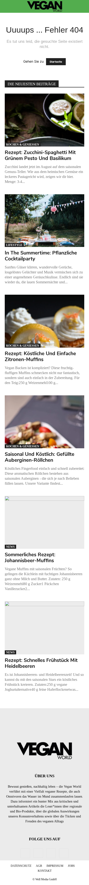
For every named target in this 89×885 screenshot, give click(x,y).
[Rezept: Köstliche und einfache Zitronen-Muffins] (44, 321)
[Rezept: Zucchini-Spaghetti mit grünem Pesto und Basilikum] (44, 120)
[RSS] (51, 853)
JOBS (71, 866)
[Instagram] (38, 853)
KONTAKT (45, 870)
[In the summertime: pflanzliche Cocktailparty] (44, 220)
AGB (39, 866)
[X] (64, 853)
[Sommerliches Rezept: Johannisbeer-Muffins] (44, 522)
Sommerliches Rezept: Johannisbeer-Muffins (30, 557)
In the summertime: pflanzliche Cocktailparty (41, 256)
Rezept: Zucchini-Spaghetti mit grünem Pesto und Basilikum (40, 155)
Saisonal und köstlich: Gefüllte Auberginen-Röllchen (39, 457)
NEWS (10, 546)
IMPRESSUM (55, 866)
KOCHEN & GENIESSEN (22, 144)
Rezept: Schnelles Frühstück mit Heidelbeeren (41, 663)
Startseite (56, 61)
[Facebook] (25, 853)
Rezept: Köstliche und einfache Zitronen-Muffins (40, 356)
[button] (8, 6)
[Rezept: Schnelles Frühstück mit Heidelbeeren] (44, 627)
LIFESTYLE (14, 245)
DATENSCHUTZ (21, 866)
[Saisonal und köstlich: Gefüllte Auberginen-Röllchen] (44, 421)
